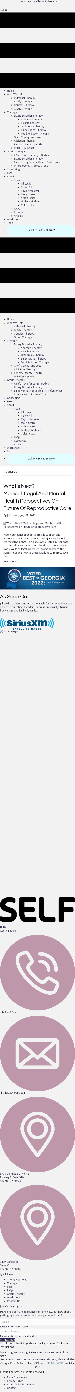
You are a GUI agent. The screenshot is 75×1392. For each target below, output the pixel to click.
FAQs (10, 1290)
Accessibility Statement (20, 1385)
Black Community (17, 1377)
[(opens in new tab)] (37, 762)
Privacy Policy (15, 1381)
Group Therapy (16, 1294)
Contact (11, 1388)
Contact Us (13, 1301)
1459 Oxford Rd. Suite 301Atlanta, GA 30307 (10, 1265)
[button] (5, 10)
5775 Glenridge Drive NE (14, 1174)
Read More (9, 562)
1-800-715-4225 (54, 1363)
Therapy (12, 1283)
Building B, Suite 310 (12, 1177)
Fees (9, 1287)
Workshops (14, 1298)
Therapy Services (17, 1280)
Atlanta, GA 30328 (10, 1181)
